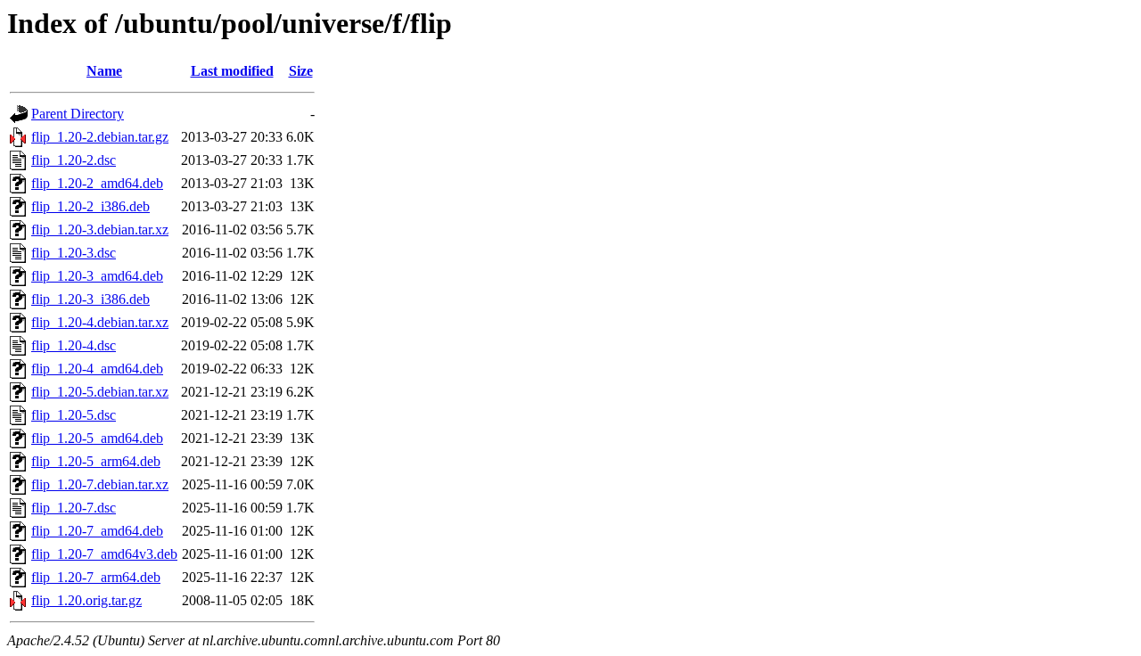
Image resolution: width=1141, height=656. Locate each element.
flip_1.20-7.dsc (73, 507)
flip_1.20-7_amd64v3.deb (104, 554)
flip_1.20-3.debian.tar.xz (99, 229)
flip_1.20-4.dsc (73, 345)
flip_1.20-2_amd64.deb (97, 183)
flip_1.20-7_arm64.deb (95, 577)
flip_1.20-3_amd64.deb (97, 275)
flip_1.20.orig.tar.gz (86, 600)
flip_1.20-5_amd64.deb (97, 438)
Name (104, 70)
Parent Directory (77, 113)
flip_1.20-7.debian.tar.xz (99, 484)
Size (301, 70)
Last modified (232, 70)
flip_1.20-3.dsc (73, 252)
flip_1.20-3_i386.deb (90, 299)
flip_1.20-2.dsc (73, 160)
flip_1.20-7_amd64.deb (97, 530)
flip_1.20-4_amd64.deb (97, 368)
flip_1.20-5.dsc (73, 414)
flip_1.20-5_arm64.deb (95, 461)
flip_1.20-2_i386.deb (90, 206)
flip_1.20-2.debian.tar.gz (99, 136)
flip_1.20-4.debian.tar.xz (99, 322)
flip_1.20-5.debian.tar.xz (99, 391)
